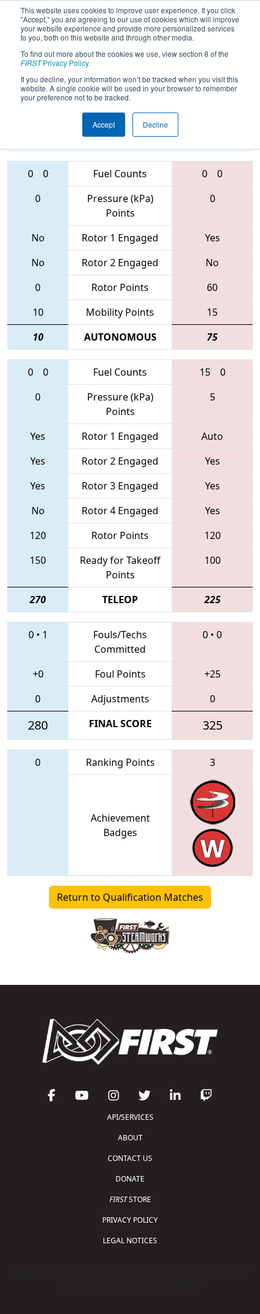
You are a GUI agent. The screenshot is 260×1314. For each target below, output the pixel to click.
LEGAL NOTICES (130, 1240)
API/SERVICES (130, 1117)
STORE (130, 1199)
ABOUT (130, 1138)
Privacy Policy (54, 62)
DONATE (130, 1179)
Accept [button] (104, 124)
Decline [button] (155, 124)
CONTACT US (130, 1158)
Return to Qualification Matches (130, 897)
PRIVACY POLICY (130, 1220)
